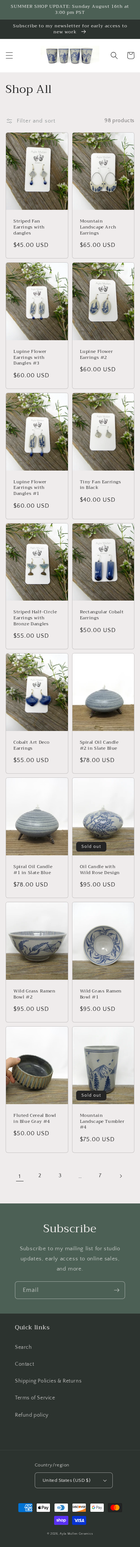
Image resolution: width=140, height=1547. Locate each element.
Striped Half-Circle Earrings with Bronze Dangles (35, 618)
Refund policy (32, 1415)
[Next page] (120, 1176)
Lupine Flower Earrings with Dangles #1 (30, 488)
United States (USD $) (66, 1480)
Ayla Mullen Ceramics (76, 1533)
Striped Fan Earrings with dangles (29, 227)
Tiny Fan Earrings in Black (100, 485)
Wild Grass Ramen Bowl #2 (34, 994)
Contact (24, 1364)
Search (23, 1347)
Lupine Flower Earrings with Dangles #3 (30, 357)
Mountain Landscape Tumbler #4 (102, 1121)
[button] (9, 55)
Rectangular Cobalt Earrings (102, 615)
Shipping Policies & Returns (48, 1381)
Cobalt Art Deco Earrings (31, 745)
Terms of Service (35, 1398)
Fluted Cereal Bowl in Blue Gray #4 (34, 1118)
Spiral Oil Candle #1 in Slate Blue (32, 870)
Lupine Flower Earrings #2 (96, 354)
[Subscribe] (116, 1290)
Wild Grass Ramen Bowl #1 (101, 994)
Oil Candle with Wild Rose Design (100, 870)
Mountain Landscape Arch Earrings (98, 227)
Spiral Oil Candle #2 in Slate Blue (99, 745)
